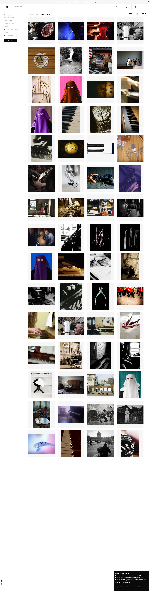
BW (16, 36)
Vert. (16, 29)
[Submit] (117, 6)
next (144, 14)
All (5, 29)
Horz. (22, 29)
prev (130, 14)
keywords (9, 17)
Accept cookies (124, 587)
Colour (10, 36)
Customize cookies (138, 587)
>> (140, 14)
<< (133, 14)
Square (10, 29)
